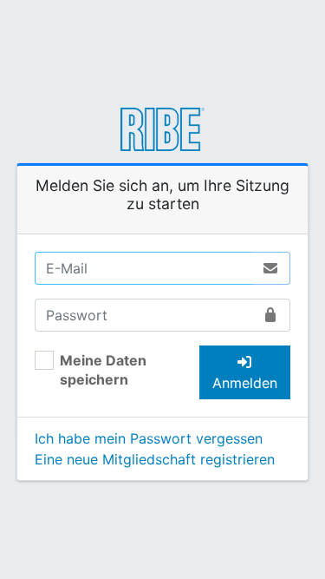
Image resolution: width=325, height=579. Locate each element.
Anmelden (244, 382)
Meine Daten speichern (103, 370)
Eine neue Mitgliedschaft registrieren (155, 459)
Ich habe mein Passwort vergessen (149, 438)
